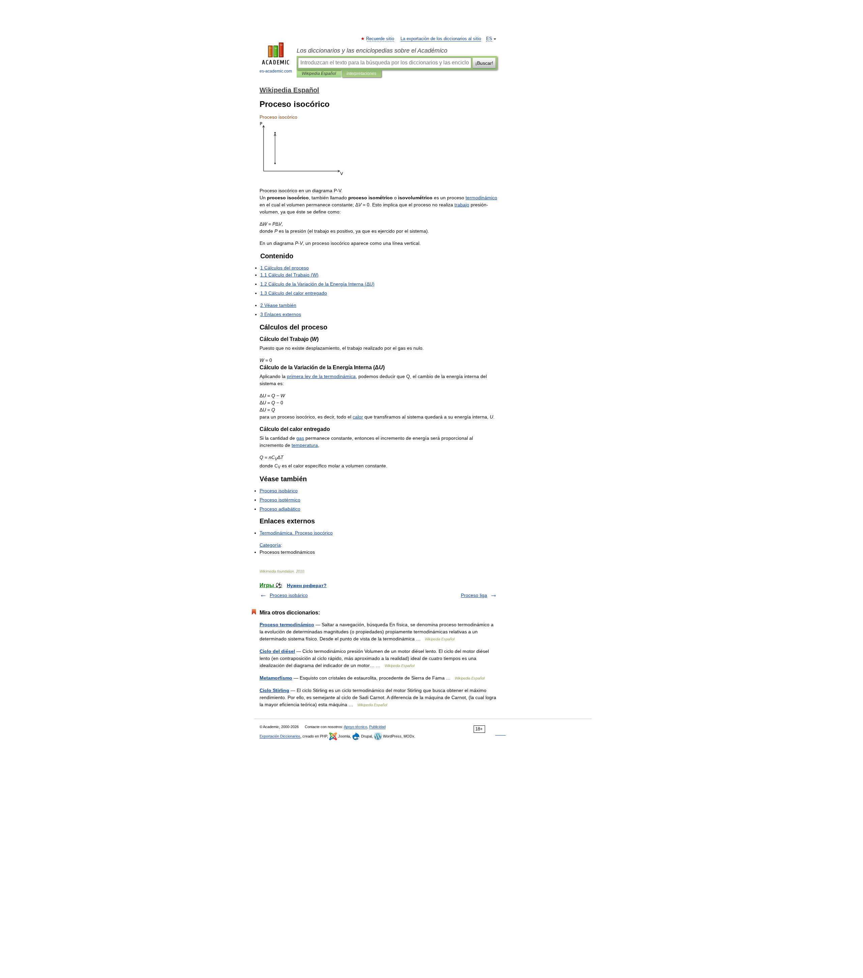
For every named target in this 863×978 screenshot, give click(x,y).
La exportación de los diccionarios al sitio (440, 38)
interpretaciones (361, 73)
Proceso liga (474, 595)
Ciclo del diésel (277, 651)
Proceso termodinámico (287, 624)
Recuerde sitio (380, 38)
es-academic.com (276, 71)
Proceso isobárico (289, 595)
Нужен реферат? (307, 585)
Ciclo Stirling (274, 690)
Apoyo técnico (355, 727)
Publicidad (377, 727)
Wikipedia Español (319, 73)
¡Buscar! (484, 63)
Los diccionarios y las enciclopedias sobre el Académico (372, 50)
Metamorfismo (276, 678)
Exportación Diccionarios (280, 736)
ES (489, 38)
